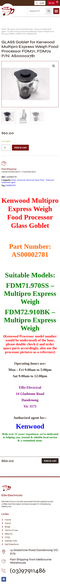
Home (3, 29)
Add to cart (20, 147)
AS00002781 (10, 185)
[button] (56, 11)
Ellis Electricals (11, 495)
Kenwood (11, 29)
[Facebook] (3, 579)
